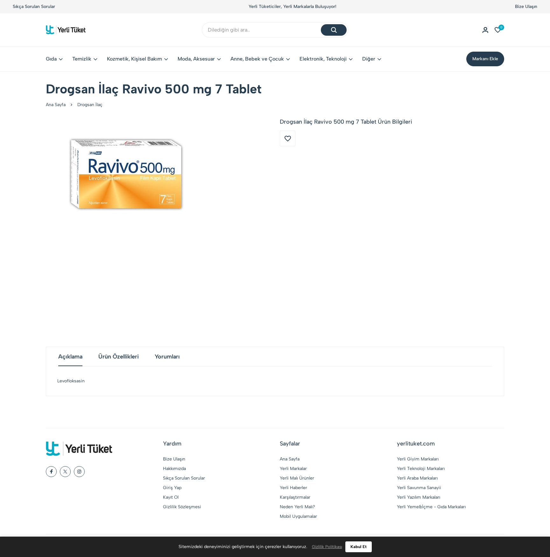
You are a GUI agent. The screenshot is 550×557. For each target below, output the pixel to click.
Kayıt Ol (171, 497)
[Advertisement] (275, 286)
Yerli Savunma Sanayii (419, 487)
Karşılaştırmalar (295, 497)
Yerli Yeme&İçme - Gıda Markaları (431, 507)
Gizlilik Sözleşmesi (182, 507)
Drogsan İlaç (89, 104)
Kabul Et (358, 546)
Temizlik (81, 59)
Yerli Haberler (293, 487)
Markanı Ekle (485, 58)
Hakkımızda (174, 468)
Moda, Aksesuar (196, 59)
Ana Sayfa (56, 104)
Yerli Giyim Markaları (418, 459)
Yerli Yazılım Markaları (418, 497)
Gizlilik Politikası (327, 546)
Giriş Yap (172, 487)
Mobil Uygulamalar (298, 516)
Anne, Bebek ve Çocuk (257, 59)
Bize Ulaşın (526, 6)
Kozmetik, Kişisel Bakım (134, 59)
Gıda (51, 59)
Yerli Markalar (293, 468)
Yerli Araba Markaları (417, 478)
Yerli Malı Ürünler (297, 478)
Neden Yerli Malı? (297, 507)
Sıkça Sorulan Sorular (34, 6)
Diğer (368, 59)
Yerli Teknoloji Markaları (421, 468)
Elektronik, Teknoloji (323, 59)
